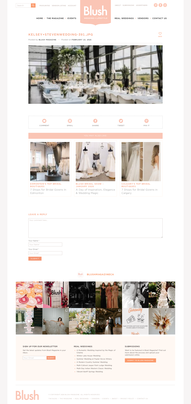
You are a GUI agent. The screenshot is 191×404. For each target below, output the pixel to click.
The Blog (53, 398)
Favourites (44, 6)
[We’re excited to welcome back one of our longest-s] (109, 321)
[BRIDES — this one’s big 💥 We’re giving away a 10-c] (82, 295)
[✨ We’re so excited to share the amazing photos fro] (55, 295)
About (118, 5)
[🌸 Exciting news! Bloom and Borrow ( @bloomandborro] (82, 321)
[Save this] (158, 50)
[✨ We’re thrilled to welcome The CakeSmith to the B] (162, 295)
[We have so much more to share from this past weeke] (29, 295)
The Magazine (55, 18)
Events (72, 18)
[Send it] (158, 62)
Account (72, 6)
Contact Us (159, 18)
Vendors (143, 18)
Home (39, 18)
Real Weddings (124, 18)
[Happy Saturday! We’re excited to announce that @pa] (162, 321)
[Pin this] (158, 56)
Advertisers (141, 5)
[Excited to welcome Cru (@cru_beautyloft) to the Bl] (55, 321)
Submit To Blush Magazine (140, 360)
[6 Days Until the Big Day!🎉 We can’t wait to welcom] (29, 321)
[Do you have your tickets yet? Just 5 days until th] (135, 295)
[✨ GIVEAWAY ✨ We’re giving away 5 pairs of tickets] (135, 321)
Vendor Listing (59, 6)
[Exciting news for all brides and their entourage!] (109, 295)
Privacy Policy (127, 398)
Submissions (128, 5)
